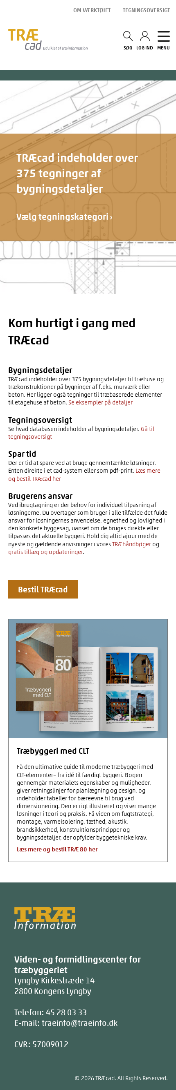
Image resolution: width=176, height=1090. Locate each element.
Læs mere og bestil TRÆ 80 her (57, 849)
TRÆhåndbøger (131, 544)
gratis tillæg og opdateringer (45, 552)
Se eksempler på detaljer (100, 402)
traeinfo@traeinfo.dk (79, 1023)
